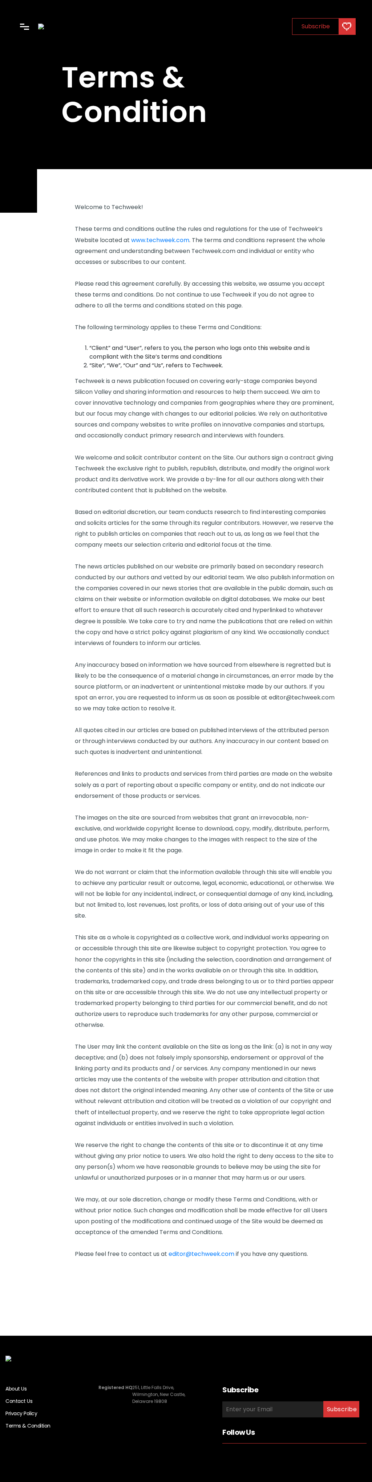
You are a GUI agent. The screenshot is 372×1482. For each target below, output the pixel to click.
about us (16, 1388)
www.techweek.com (160, 240)
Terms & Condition (27, 1425)
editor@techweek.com (201, 1254)
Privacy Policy (21, 1413)
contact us (18, 1401)
